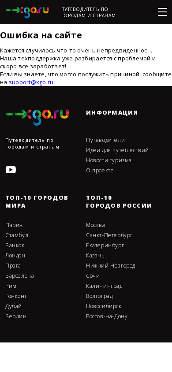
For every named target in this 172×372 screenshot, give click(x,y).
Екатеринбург (105, 245)
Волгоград (99, 296)
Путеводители (105, 140)
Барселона (19, 275)
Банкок (15, 245)
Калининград (104, 286)
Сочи (93, 275)
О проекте (100, 170)
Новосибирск (104, 306)
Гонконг (16, 296)
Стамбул (16, 235)
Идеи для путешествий (117, 150)
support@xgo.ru (31, 82)
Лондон (15, 255)
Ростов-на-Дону (106, 316)
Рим (11, 286)
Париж (14, 225)
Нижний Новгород (110, 265)
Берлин (16, 316)
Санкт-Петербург (109, 235)
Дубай (13, 306)
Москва (95, 225)
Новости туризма (109, 160)
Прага (13, 265)
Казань (95, 255)
